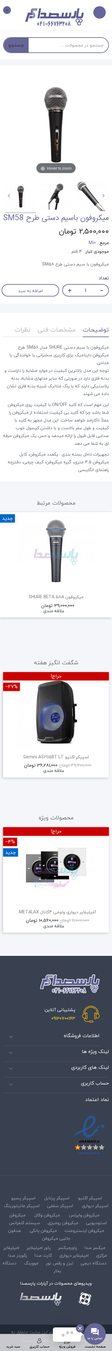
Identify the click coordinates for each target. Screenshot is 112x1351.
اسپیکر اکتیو (90, 1198)
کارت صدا (43, 1255)
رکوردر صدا (17, 1255)
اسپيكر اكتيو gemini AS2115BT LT (56, 757)
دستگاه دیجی (93, 1263)
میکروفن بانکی (43, 1230)
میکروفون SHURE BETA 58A (56, 597)
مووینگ (31, 1263)
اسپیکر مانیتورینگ (22, 1206)
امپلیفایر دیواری (74, 1255)
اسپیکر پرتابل (56, 1198)
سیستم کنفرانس (24, 1223)
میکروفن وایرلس (84, 1215)
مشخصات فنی (57, 329)
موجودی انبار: (97, 251)
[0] (11, 11)
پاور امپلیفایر (39, 1247)
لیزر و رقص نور (59, 1263)
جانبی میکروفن (56, 1238)
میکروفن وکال (47, 1215)
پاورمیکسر (67, 1247)
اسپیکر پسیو (23, 1198)
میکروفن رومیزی (63, 1223)
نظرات (22, 329)
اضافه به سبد (30, 291)
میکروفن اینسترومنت (84, 1230)
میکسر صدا (95, 1247)
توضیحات (96, 329)
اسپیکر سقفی (60, 1206)
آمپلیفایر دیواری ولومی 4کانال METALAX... (56, 912)
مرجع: (104, 243)
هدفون (14, 1230)
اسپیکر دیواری (95, 1206)
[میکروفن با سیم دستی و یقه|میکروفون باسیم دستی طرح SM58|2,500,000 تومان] (21, 197)
